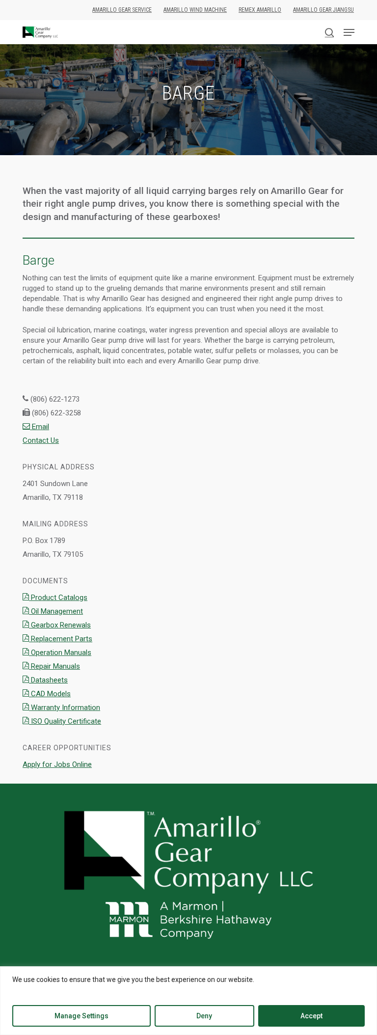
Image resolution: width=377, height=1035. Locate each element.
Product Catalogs (58, 597)
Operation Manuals (60, 652)
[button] (349, 32)
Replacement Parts (60, 638)
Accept (311, 1016)
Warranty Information (64, 707)
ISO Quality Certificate (65, 721)
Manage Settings (81, 1016)
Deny (204, 1016)
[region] (188, 1000)
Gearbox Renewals (60, 625)
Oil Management (56, 611)
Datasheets (48, 680)
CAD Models (50, 693)
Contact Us (41, 440)
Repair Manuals (54, 666)
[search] (329, 32)
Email (39, 426)
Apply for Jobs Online (57, 764)
